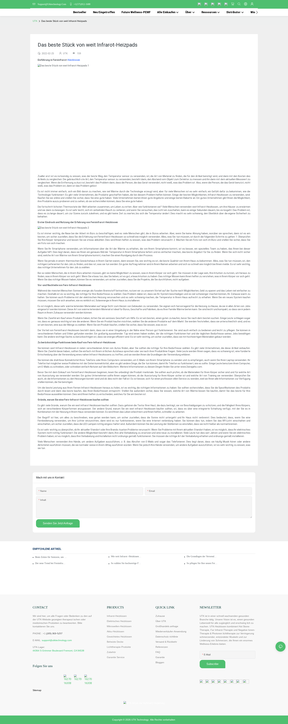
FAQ (158, 652)
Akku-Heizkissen (115, 631)
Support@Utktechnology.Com (52, 4)
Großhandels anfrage (167, 626)
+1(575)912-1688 (81, 4)
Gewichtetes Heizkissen (119, 636)
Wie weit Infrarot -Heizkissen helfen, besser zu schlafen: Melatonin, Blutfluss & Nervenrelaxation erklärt (126, 556)
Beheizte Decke (115, 641)
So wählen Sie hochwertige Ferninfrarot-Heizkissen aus (126, 563)
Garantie (160, 657)
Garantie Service (116, 657)
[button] (257, 12)
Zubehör (111, 652)
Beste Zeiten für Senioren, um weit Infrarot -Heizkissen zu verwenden (51, 557)
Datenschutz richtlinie (167, 636)
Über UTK (161, 621)
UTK (35, 21)
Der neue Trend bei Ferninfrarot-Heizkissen (50, 563)
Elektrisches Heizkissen (119, 621)
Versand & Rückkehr (166, 641)
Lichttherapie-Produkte (119, 647)
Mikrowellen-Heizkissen (119, 626)
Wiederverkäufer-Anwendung (171, 631)
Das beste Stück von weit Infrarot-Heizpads (64, 21)
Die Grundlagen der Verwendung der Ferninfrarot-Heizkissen (202, 556)
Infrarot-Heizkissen (117, 616)
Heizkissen (74, 60)
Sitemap (37, 690)
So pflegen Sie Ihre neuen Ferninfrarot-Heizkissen (202, 563)
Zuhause (160, 616)
